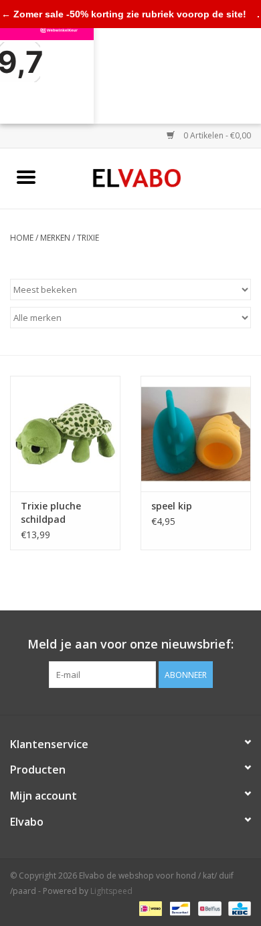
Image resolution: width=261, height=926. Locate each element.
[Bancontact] (178, 907)
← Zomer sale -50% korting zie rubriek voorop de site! (123, 14)
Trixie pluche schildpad (51, 512)
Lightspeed (111, 891)
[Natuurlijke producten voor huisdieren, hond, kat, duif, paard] (157, 177)
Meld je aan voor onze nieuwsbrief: (130, 644)
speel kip (171, 505)
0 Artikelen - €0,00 (216, 135)
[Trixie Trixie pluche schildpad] (65, 433)
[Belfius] (208, 907)
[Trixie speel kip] (196, 433)
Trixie (88, 237)
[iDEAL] (149, 907)
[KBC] (237, 907)
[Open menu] (26, 176)
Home (21, 237)
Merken (55, 237)
